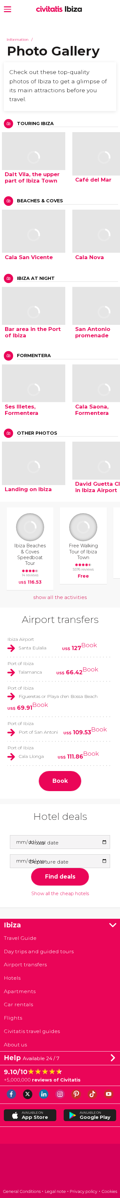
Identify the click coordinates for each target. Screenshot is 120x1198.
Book (89, 645)
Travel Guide (20, 938)
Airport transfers (60, 619)
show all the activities (60, 597)
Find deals (60, 876)
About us (15, 1045)
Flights (13, 1018)
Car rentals (18, 1004)
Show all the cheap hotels (60, 893)
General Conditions (22, 1191)
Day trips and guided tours (39, 951)
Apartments (20, 991)
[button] (7, 9)
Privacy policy (83, 1191)
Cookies (109, 1191)
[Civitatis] (60, 1167)
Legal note (55, 1191)
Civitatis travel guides (32, 1031)
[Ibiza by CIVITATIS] (50, 9)
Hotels (12, 978)
